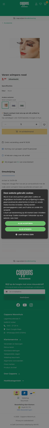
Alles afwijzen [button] (25, 229)
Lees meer (14, 218)
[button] (25, 234)
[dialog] (24, 214)
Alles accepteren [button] (25, 223)
